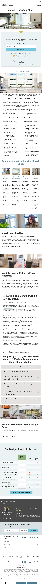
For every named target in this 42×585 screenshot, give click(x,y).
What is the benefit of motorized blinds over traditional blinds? (18, 392)
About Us (6, 547)
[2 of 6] (19, 90)
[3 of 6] (20, 90)
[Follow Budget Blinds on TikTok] (37, 562)
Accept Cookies (31, 583)
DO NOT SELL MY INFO (35, 556)
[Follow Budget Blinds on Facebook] (20, 537)
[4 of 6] (21, 90)
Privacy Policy (21, 62)
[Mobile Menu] (40, 1)
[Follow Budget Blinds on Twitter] (37, 537)
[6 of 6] (23, 90)
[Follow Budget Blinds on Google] (22, 537)
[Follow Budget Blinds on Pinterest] (35, 537)
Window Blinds (22, 71)
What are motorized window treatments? (17, 367)
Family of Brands (7, 544)
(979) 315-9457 (38, 5)
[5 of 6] (22, 90)
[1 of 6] (18, 90)
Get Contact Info (10, 5)
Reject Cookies (21, 583)
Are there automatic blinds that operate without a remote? (20, 400)
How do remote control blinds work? (16, 372)
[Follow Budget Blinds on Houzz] (25, 537)
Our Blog (6, 553)
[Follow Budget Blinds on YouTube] (32, 537)
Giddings (4, 4)
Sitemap (4, 556)
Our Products (17, 71)
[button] (4, 5)
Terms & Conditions (19, 556)
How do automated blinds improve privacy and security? (19, 385)
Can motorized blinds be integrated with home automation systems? (19, 377)
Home (13, 71)
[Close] (40, 579)
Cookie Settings (10, 583)
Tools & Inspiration (8, 550)
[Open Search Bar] (38, 1)
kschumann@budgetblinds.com (7, 515)
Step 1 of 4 (21, 43)
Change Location (9, 503)
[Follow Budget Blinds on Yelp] (27, 537)
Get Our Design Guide (8, 436)
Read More (19, 510)
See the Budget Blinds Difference (21, 492)
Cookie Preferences (21, 557)
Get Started (21, 49)
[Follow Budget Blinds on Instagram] (30, 537)
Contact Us (6, 541)
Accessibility (27, 556)
